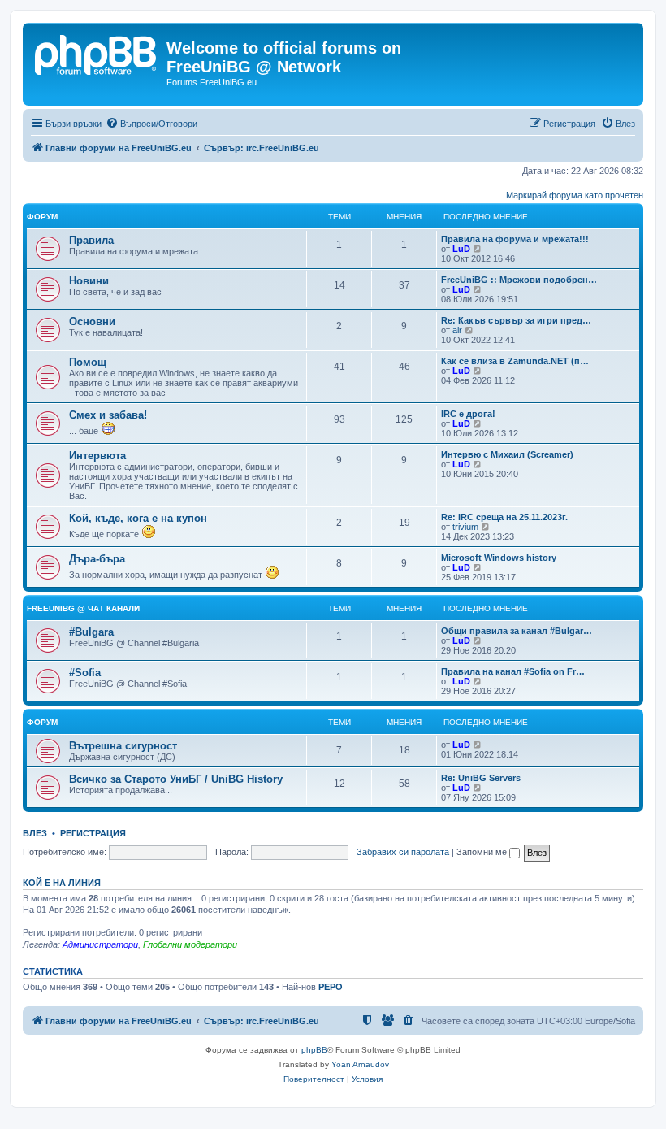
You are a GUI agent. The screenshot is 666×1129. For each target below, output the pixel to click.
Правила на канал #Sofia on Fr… (513, 671)
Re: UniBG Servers (481, 778)
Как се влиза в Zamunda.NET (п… (515, 361)
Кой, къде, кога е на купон (138, 518)
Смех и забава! (108, 415)
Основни (92, 321)
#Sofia (85, 673)
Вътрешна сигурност (123, 746)
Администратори (100, 944)
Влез (35, 833)
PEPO (330, 987)
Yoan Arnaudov (360, 1064)
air (457, 330)
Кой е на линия (62, 883)
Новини (89, 281)
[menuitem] (151, 123)
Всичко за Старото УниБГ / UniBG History (176, 779)
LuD (461, 249)
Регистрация (93, 833)
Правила (91, 240)
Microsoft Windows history (498, 557)
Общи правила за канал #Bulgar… (516, 631)
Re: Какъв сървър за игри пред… (516, 320)
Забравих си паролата (403, 852)
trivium (465, 527)
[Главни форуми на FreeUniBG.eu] (96, 53)
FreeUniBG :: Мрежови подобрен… (519, 279)
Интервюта (97, 455)
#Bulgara (91, 632)
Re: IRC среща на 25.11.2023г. (504, 517)
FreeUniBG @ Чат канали (83, 608)
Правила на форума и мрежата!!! (515, 239)
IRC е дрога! (468, 414)
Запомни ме (482, 852)
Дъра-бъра (97, 559)
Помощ (87, 362)
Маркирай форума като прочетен (574, 195)
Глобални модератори (190, 944)
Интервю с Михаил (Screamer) (507, 454)
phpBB (314, 1049)
